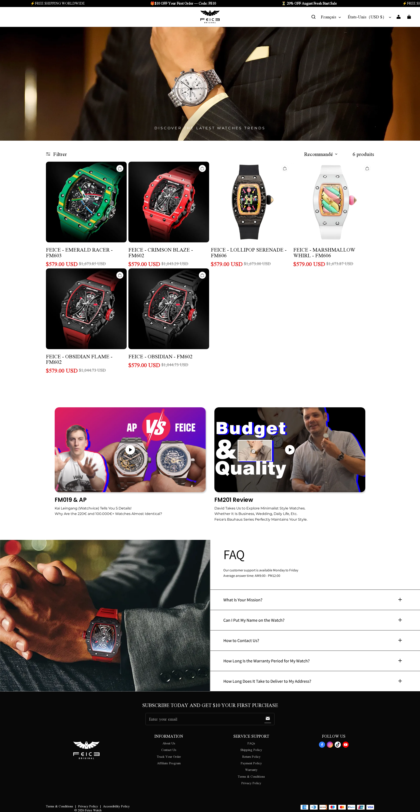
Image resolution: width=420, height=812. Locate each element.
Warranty (251, 770)
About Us (169, 743)
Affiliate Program (169, 763)
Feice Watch (93, 810)
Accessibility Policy (116, 806)
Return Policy (251, 756)
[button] (313, 16)
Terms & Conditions (251, 776)
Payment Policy (251, 763)
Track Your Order (169, 756)
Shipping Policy (251, 750)
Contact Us (168, 750)
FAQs (251, 743)
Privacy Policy (251, 783)
